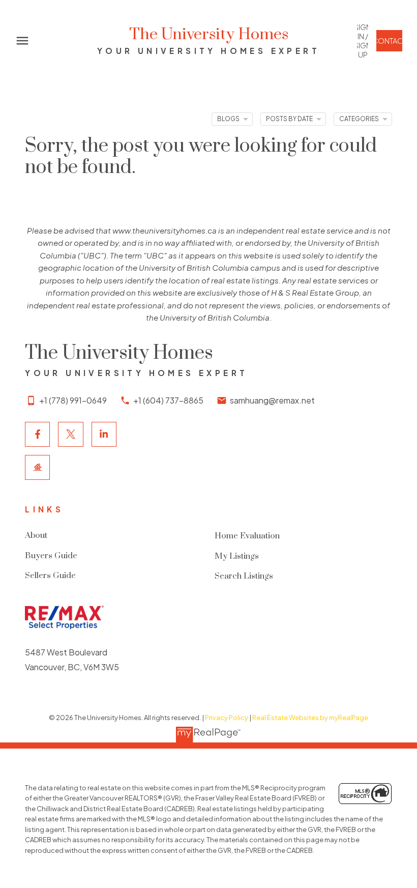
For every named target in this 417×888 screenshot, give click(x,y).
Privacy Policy (226, 717)
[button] (362, 41)
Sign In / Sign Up (362, 41)
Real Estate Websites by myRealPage (310, 717)
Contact (389, 40)
